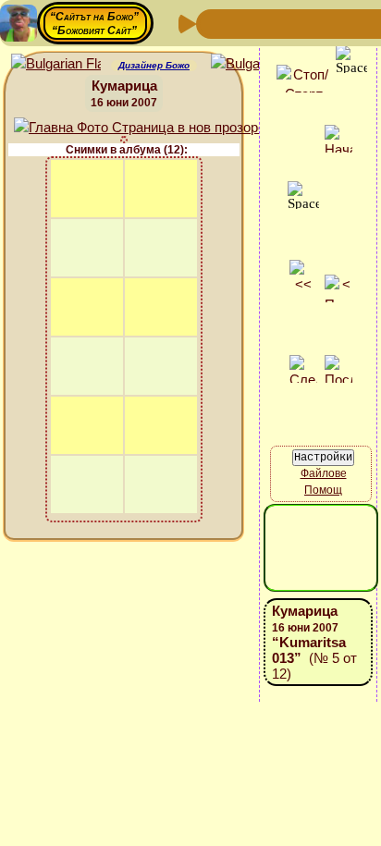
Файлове (324, 473)
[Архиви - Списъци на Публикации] (272, 23)
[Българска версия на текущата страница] (255, 64)
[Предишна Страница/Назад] (213, 23)
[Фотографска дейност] (361, 23)
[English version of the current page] (56, 64)
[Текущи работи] (331, 23)
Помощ (323, 490)
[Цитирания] (301, 23)
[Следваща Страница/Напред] (242, 23)
